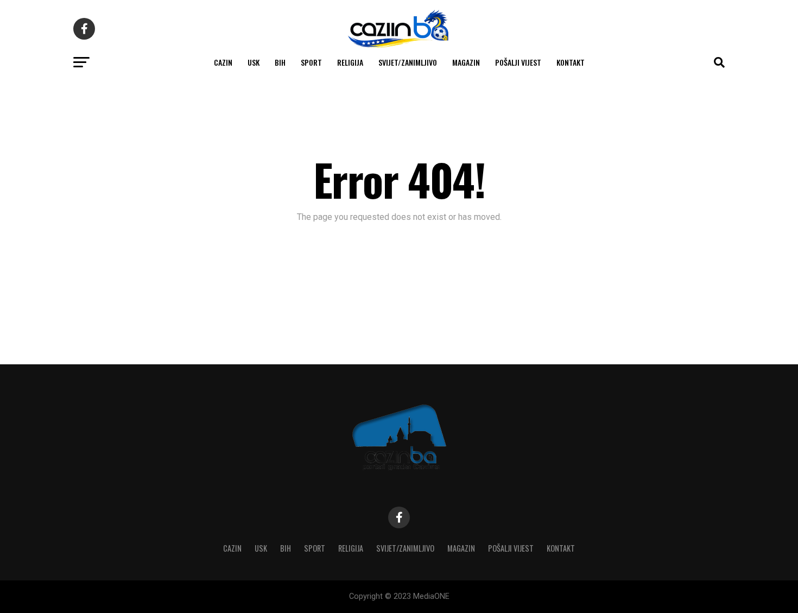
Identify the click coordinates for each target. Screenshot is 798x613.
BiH (280, 62)
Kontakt (570, 62)
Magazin (466, 62)
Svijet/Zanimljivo (407, 62)
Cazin (223, 62)
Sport (311, 62)
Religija (350, 62)
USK (253, 62)
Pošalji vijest (518, 62)
